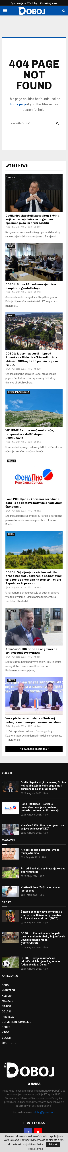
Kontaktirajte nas (48, 3)
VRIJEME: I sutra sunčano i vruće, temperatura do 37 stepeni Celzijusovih (29, 434)
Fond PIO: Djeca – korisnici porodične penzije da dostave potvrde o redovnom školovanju (34, 502)
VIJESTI (11, 177)
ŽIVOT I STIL (9, 1043)
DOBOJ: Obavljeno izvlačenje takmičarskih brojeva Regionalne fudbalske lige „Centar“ (40, 961)
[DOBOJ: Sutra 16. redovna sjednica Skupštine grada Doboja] (34, 262)
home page (18, 104)
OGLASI (6, 1011)
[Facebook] (28, 1132)
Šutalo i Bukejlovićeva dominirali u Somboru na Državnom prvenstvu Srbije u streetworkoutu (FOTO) (41, 915)
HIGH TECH (8, 990)
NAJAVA (6, 1006)
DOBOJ (11, 246)
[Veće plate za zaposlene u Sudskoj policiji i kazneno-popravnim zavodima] (34, 696)
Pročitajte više (35, 1149)
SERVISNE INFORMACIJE (18, 392)
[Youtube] (38, 1132)
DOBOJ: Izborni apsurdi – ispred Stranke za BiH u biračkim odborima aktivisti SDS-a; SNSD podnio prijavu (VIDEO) (31, 359)
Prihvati (53, 1144)
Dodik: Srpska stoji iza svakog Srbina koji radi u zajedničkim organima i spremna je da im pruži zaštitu (32, 219)
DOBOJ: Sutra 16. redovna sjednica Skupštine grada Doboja (30, 286)
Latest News (16, 166)
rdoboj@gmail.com (44, 1112)
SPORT (6, 1027)
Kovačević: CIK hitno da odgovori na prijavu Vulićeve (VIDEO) (31, 651)
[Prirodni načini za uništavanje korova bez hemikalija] (10, 872)
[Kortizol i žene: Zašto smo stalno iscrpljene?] (10, 891)
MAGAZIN (7, 1000)
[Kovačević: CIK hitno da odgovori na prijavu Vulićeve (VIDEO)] (34, 627)
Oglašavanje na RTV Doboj (24, 3)
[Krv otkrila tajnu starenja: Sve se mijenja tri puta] (10, 854)
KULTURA (7, 995)
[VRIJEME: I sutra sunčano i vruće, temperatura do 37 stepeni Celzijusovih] (34, 408)
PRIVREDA (8, 1016)
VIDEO (5, 1032)
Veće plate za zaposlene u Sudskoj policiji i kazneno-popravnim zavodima (33, 720)
